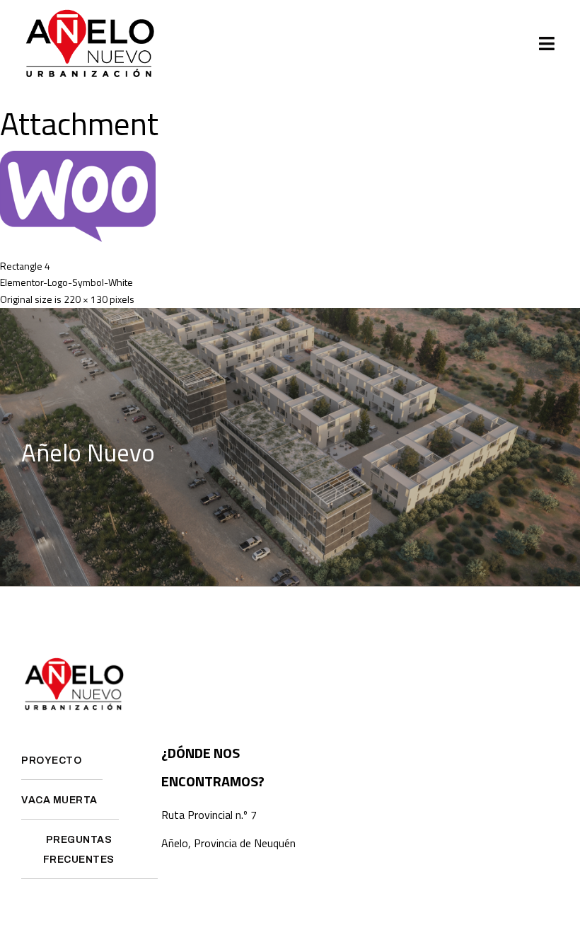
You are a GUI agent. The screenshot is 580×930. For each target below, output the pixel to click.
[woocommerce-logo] (78, 238)
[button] (547, 43)
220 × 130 (86, 299)
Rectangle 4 (25, 265)
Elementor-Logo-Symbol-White (66, 282)
